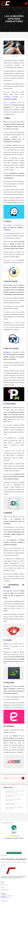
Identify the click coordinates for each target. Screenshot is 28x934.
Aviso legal (3, 887)
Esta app (6, 352)
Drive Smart (7, 407)
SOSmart (15, 735)
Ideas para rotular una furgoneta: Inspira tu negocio (13, 799)
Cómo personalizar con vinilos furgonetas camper (12, 803)
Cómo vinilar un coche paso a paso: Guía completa (14, 795)
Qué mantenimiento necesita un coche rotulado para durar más (14, 791)
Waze (5, 121)
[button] (26, 3)
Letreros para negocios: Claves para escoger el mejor (14, 808)
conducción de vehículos (10, 99)
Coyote (5, 644)
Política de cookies (4, 884)
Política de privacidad (4, 889)
